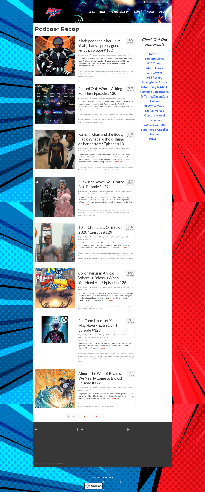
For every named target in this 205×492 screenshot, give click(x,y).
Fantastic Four (87, 117)
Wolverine (91, 76)
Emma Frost (116, 210)
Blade (96, 114)
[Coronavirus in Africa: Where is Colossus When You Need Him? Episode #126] (55, 288)
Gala (127, 210)
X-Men (86, 215)
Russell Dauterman (83, 406)
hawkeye (80, 258)
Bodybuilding (90, 210)
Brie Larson (91, 167)
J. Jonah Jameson (121, 353)
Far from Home (104, 353)
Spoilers (114, 169)
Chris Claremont (108, 71)
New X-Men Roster (108, 212)
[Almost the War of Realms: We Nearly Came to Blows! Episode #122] (55, 388)
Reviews (123, 55)
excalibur (122, 210)
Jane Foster (94, 404)
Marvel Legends (107, 258)
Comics (111, 114)
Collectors (117, 148)
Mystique (85, 308)
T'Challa (121, 74)
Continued (100, 66)
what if (95, 122)
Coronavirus (101, 306)
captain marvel (98, 167)
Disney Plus (129, 253)
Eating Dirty (109, 210)
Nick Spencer (129, 258)
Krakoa (91, 356)
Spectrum (100, 169)
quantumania (110, 119)
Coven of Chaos (117, 114)
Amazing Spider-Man (85, 253)
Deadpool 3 (106, 167)
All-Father (82, 404)
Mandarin (115, 356)
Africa (81, 210)
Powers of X (91, 308)
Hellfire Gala (85, 212)
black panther (83, 71)
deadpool (97, 210)
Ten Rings (116, 358)
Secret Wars (127, 119)
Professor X (88, 358)
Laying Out (92, 212)
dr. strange (86, 255)
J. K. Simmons (130, 353)
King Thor (108, 404)
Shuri (116, 74)
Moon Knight (87, 74)
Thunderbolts (85, 122)
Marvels (86, 119)
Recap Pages (101, 337)
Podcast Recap (115, 55)
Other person (88, 169)
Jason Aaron (101, 404)
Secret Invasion (119, 119)
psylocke (110, 74)
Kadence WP (61, 463)
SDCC (94, 358)
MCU (89, 119)
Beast (81, 167)
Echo (81, 117)
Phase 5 (104, 119)
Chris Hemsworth (88, 353)
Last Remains (95, 258)
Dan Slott (123, 253)
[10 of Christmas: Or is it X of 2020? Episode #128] (55, 242)
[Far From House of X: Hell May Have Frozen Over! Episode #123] (55, 329)
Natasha (94, 74)
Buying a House (92, 306)
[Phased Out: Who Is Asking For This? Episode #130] (55, 104)
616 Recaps (101, 55)
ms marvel (123, 258)
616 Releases (109, 148)
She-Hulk (93, 261)
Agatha (81, 114)
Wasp (90, 122)
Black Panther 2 (96, 253)
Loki (121, 117)
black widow (91, 71)
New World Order (96, 119)
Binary (85, 167)
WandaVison (126, 358)
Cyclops (113, 306)
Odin (132, 404)
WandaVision (127, 212)
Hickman (116, 71)
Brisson (85, 306)
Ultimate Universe (83, 76)
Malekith (114, 404)
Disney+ (103, 210)
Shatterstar (120, 212)
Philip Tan (104, 74)
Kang (112, 117)
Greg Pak (125, 255)
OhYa (115, 212)
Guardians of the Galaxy (98, 117)
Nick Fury (130, 356)
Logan (131, 71)
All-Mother (88, 404)
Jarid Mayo (84, 55)
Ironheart (108, 117)
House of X (124, 306)
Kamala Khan (121, 167)
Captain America (99, 71)
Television (101, 194)
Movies (128, 148)
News (124, 237)
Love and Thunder (102, 356)
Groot (130, 255)
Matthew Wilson (125, 404)
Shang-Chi (88, 261)
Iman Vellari (113, 167)
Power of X (81, 358)
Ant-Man (86, 114)
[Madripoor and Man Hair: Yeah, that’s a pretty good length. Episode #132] (55, 56)
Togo (97, 308)
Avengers (92, 114)
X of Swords (115, 261)
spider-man (100, 261)
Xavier (90, 215)
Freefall (120, 255)
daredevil (125, 114)
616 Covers (154, 72)
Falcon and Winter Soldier (102, 255)
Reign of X (81, 261)
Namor (100, 212)
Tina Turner (127, 74)
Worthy (112, 406)
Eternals (92, 255)
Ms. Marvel (81, 169)
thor (121, 358)
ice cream (121, 71)
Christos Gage (116, 253)
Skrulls (104, 358)
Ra (114, 74)
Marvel (124, 117)
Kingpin (117, 117)
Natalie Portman (123, 356)
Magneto (130, 306)
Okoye (99, 74)
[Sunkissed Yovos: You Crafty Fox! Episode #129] (55, 197)
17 (96, 416)
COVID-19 (107, 306)
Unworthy (107, 406)
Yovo (94, 215)
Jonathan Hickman (83, 356)
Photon (95, 169)
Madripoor (81, 74)
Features (108, 55)
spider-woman (107, 169)
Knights (127, 71)
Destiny (118, 306)
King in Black (87, 258)
